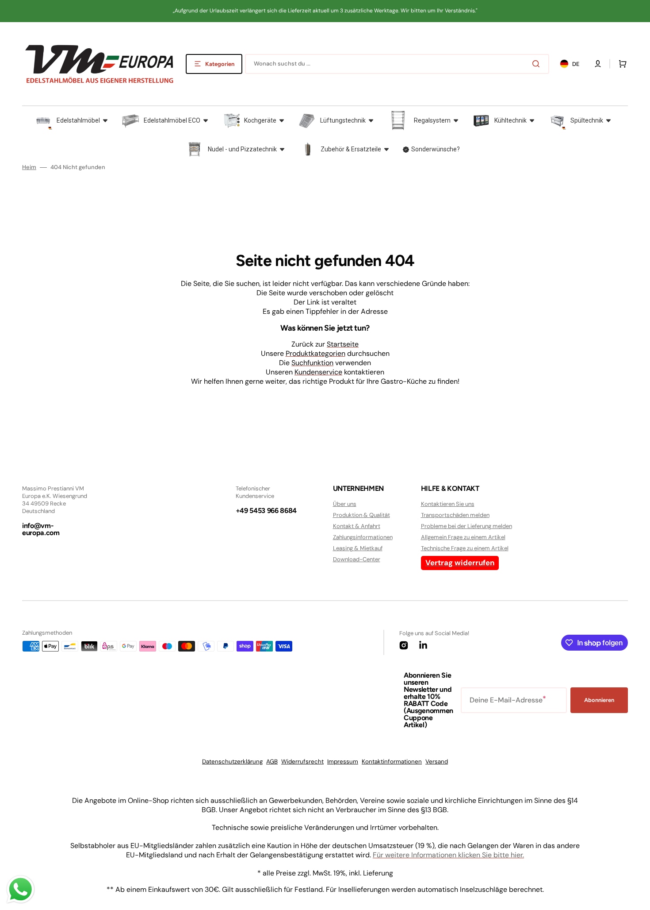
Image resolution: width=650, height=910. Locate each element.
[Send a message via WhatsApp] (20, 889)
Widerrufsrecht (302, 761)
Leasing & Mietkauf (357, 548)
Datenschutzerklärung (232, 761)
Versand (436, 761)
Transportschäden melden (455, 515)
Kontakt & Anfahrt (356, 526)
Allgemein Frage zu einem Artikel (463, 537)
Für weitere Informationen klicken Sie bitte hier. (448, 855)
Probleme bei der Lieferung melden (466, 526)
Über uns (344, 504)
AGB (272, 761)
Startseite (343, 344)
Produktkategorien (315, 353)
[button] (598, 63)
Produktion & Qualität (361, 515)
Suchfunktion (312, 362)
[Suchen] (537, 63)
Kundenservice (318, 372)
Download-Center (356, 559)
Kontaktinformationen (392, 761)
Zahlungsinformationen (363, 537)
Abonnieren (599, 700)
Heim (29, 167)
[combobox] (397, 64)
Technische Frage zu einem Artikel (465, 548)
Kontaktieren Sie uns (447, 504)
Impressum (342, 761)
